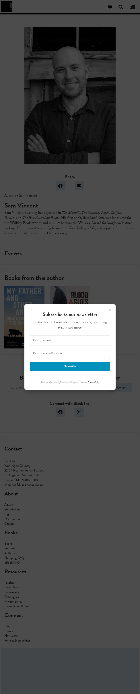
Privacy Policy (93, 382)
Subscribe (70, 366)
